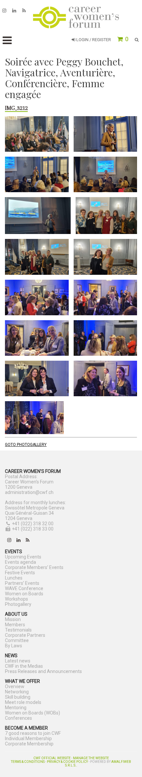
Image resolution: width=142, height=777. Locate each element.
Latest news (17, 660)
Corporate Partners (25, 635)
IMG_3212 (16, 108)
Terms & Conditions (28, 762)
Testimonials (18, 630)
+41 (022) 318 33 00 (32, 528)
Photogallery (18, 604)
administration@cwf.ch (29, 492)
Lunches (13, 578)
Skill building (17, 697)
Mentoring (15, 707)
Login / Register (93, 39)
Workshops (16, 599)
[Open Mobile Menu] (7, 40)
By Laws (13, 645)
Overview (14, 686)
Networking (17, 691)
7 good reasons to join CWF (33, 733)
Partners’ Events (22, 583)
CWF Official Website (52, 758)
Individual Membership (28, 738)
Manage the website (91, 758)
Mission (13, 619)
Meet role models (23, 702)
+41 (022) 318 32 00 (32, 523)
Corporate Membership (29, 743)
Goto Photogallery (26, 444)
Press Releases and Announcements (43, 671)
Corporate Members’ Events (34, 567)
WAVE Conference (24, 588)
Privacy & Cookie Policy (67, 762)
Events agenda (20, 562)
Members (15, 624)
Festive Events (20, 572)
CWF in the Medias (24, 666)
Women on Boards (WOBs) (32, 712)
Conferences (18, 718)
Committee (17, 640)
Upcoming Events (23, 556)
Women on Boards (24, 593)
